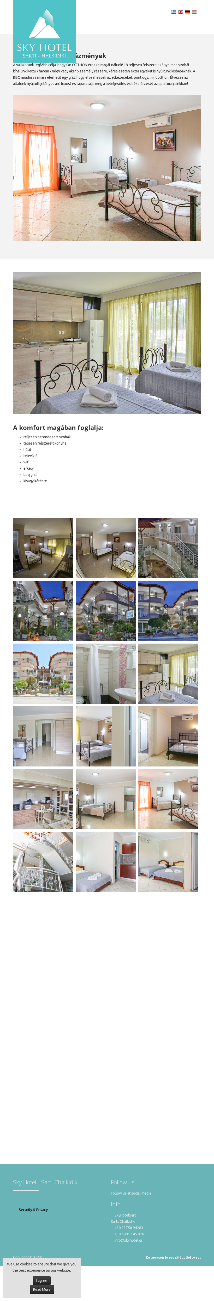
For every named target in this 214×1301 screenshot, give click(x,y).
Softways (193, 1257)
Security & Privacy (33, 1210)
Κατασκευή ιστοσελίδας (165, 1257)
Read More (42, 1289)
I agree (41, 1281)
